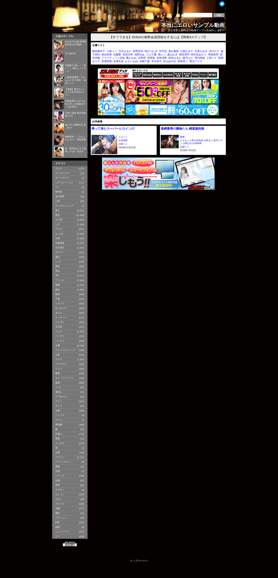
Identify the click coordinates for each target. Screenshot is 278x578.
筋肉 (57, 527)
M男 (57, 522)
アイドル (59, 280)
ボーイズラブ (62, 178)
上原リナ (211, 58)
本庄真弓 (156, 61)
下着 (57, 299)
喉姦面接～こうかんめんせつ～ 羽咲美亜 (75, 138)
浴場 (57, 471)
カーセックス (62, 173)
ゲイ (57, 536)
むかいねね (131, 61)
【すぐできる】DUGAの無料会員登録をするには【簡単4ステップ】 (158, 37)
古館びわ (187, 143)
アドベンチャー (63, 462)
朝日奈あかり (198, 54)
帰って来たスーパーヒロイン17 (113, 128)
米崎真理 (213, 54)
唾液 (57, 373)
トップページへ (139, 560)
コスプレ (59, 322)
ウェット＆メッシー (65, 350)
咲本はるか (174, 58)
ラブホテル (61, 396)
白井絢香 (123, 140)
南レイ (162, 54)
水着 (57, 410)
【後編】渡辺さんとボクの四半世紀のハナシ (75, 92)
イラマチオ (61, 364)
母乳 (57, 485)
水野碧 (142, 58)
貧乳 (57, 266)
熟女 (57, 215)
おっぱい (59, 233)
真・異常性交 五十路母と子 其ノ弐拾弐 (75, 150)
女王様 (58, 327)
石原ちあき (201, 51)
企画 (57, 238)
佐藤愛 (117, 54)
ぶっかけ (59, 443)
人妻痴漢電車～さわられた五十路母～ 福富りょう (75, 80)
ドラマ (58, 359)
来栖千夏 (144, 61)
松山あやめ (169, 61)
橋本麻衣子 (98, 51)
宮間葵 (151, 58)
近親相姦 (59, 243)
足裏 (57, 452)
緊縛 (57, 285)
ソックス (59, 415)
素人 (57, 210)
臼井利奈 (198, 140)
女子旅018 (70, 53)
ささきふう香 (187, 140)
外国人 (58, 434)
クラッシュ (61, 518)
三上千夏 (151, 54)
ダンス (58, 406)
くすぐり (59, 303)
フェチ (58, 331)
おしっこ (59, 494)
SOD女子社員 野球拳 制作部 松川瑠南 (75, 43)
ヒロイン (59, 457)
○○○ (57, 187)
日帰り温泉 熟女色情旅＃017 (75, 114)
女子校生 (59, 247)
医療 (57, 438)
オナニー (59, 252)
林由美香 (107, 54)
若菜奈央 (118, 61)
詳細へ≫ (123, 144)
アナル (58, 229)
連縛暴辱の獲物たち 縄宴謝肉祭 (182, 128)
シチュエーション (64, 182)
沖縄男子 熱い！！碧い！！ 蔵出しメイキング (75, 68)
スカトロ (59, 504)
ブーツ (58, 420)
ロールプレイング (64, 206)
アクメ (58, 401)
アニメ (58, 369)
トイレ (58, 387)
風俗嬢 (58, 424)
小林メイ (112, 51)
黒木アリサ (196, 61)
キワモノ (59, 490)
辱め (57, 271)
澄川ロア (214, 51)
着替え (58, 392)
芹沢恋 (163, 51)
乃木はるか (124, 51)
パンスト (59, 341)
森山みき (172, 54)
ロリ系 (58, 220)
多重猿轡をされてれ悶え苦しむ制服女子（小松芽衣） (75, 104)
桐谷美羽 (184, 54)
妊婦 (57, 480)
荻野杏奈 (138, 51)
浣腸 (57, 508)
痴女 (57, 289)
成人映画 (59, 196)
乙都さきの (186, 51)
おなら (58, 499)
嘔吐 (57, 513)
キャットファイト (64, 378)
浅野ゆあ (139, 54)
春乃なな (188, 58)
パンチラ (59, 336)
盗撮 (57, 382)
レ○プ (58, 261)
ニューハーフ (62, 531)
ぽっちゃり (61, 308)
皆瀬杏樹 (107, 61)
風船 (57, 466)
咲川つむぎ (151, 51)
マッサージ (61, 317)
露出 (57, 257)
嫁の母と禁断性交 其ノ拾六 (75, 126)
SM (57, 275)
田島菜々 (183, 61)
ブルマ (58, 168)
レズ (57, 224)
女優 (57, 345)
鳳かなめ (131, 58)
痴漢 (57, 294)
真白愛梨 (173, 51)
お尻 (57, 355)
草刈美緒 (200, 58)
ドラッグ (59, 476)
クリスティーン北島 (113, 58)
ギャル (58, 313)
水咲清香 (162, 58)
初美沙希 (128, 54)
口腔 (57, 201)
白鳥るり (208, 140)
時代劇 (58, 192)
